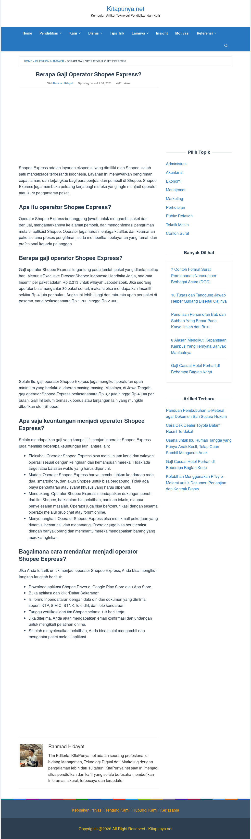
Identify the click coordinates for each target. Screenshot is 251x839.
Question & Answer (49, 61)
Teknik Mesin (177, 224)
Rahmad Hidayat (66, 746)
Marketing (174, 198)
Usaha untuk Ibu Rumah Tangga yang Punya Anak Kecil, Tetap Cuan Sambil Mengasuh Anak (199, 446)
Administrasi (177, 163)
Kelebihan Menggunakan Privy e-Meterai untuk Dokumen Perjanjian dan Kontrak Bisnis (196, 482)
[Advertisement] (89, 128)
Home (28, 61)
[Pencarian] (226, 45)
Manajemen (176, 189)
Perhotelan (175, 207)
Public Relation (179, 216)
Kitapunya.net (125, 8)
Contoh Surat (177, 233)
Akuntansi (174, 172)
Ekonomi (173, 181)
